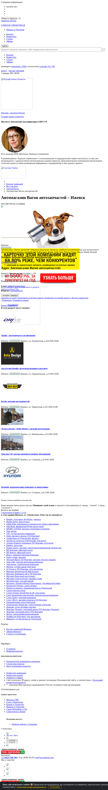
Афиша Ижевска (13, 631)
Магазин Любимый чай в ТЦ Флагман (23, 574)
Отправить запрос (20, 300)
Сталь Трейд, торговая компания (21, 597)
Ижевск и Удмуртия (15, 30)
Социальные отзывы (13, 512)
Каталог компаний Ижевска (18, 629)
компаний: (18, 66)
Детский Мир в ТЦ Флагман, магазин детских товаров (31, 560)
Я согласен (54, 787)
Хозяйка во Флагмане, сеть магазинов (23, 616)
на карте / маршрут (10, 295)
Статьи (9, 39)
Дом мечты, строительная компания (22, 564)
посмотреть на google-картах (57, 298)
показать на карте (9, 298)
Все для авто (12, 186)
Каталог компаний (14, 184)
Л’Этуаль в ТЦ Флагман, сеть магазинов (24, 569)
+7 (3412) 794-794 (9, 757)
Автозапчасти (12, 189)
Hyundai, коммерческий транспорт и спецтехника (24, 487)
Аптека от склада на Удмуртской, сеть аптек (26, 541)
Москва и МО (12, 700)
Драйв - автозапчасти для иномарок (18, 335)
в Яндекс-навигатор (79, 298)
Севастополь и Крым (15, 711)
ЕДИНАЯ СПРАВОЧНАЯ (13, 25)
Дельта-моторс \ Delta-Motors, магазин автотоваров (25, 429)
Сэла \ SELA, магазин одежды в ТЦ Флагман (26, 600)
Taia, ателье (11, 531)
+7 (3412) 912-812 (9, 262)
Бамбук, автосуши (14, 545)
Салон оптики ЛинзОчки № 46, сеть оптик (25, 593)
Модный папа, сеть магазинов (19, 581)
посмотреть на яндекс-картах (30, 298)
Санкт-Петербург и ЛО (16, 709)
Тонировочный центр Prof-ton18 (20, 602)
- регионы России (13, 113)
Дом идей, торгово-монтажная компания (24, 562)
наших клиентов (12, 116)
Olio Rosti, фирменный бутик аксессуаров (25, 526)
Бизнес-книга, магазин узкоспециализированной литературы (33, 548)
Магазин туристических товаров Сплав (24, 578)
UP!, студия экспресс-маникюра (20, 533)
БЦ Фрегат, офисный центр (18, 552)
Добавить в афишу (14, 678)
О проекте (11, 649)
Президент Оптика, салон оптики (21, 586)
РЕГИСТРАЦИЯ (16, 71)
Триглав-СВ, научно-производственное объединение (25, 454)
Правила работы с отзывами (24, 724)
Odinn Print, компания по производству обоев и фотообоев (32, 524)
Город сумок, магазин (16, 557)
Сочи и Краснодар (14, 702)
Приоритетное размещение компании (23, 661)
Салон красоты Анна (15, 590)
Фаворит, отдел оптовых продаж (21, 607)
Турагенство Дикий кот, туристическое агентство (28, 605)
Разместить (11, 36)
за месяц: (47, 66)
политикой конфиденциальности (31, 787)
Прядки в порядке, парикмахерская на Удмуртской (29, 588)
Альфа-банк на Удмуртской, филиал (22, 538)
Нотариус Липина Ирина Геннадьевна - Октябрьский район (33, 583)
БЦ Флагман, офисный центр (19, 550)
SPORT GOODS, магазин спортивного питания (27, 529)
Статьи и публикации (16, 634)
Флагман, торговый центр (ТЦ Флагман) (24, 612)
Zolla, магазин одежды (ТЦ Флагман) (23, 536)
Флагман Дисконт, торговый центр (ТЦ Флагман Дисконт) (32, 609)
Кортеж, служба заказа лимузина (21, 567)
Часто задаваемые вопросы (18, 666)
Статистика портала (15, 664)
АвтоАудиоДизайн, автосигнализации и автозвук (24, 368)
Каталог (10, 34)
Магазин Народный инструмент (20, 576)
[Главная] (7, 182)
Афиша (9, 41)
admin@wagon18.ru (16, 286)
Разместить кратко (14, 675)
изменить (8, 21)
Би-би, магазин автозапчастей (15, 401)
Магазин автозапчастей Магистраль (22, 571)
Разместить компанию (16, 673)
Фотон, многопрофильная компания (22, 614)
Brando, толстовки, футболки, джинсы (23, 519)
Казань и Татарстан (15, 704)
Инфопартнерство (14, 651)
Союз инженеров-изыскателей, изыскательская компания (32, 595)
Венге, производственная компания (22, 555)
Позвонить (6, 300)
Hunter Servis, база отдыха (18, 522)
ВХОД (4, 71)
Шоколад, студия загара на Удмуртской (23, 619)
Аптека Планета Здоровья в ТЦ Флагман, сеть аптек (29, 543)
